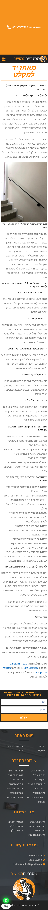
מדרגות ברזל (39, 775)
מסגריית (26, 58)
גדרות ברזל (40, 788)
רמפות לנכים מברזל (36, 797)
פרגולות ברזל (16, 779)
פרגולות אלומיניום (15, 788)
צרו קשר (41, 750)
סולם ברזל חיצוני (15, 797)
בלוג (21, 750)
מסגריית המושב (18, 663)
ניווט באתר (24, 735)
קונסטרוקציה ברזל (36, 784)
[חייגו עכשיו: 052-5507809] (9, 27)
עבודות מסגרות (16, 784)
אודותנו (42, 746)
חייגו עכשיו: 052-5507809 (26, 27)
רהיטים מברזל (16, 792)
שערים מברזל (39, 792)
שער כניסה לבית (15, 775)
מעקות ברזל (39, 779)
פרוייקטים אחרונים (14, 746)
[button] (3, 59)
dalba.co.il (15, 905)
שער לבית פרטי (16, 770)
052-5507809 (31, 668)
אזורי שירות (24, 812)
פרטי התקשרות (24, 845)
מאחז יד (41, 801)
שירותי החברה (24, 760)
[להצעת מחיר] (6, 901)
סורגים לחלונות (38, 770)
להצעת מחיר (6, 906)
